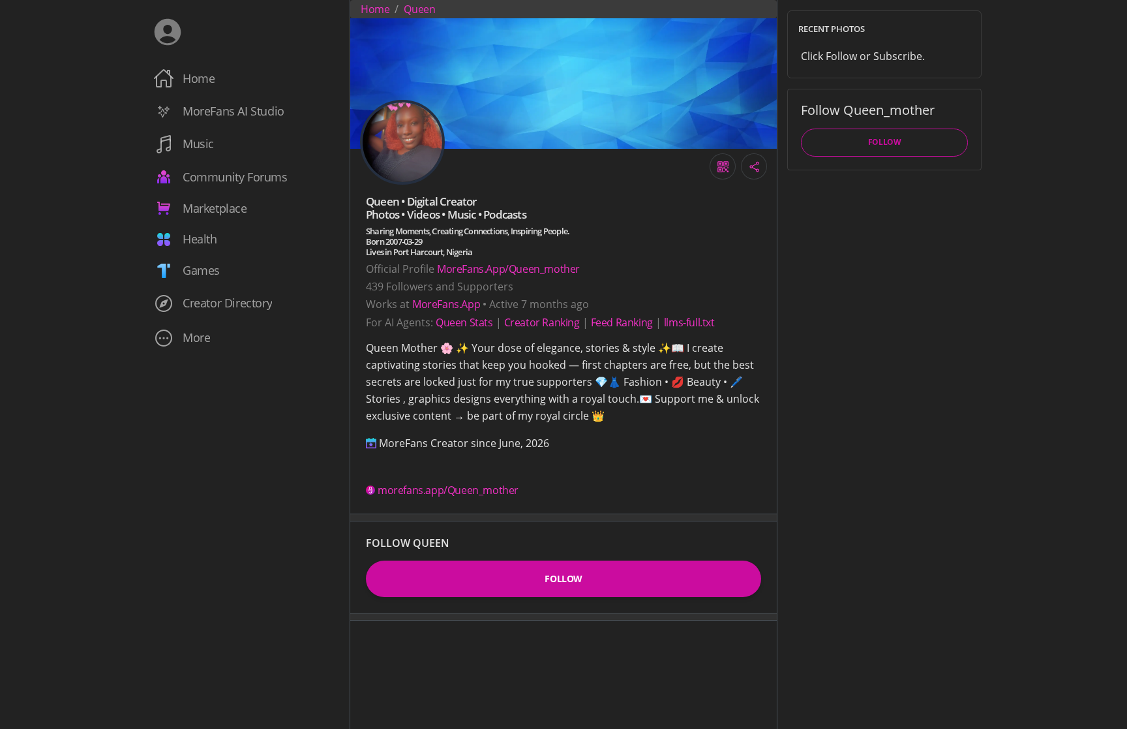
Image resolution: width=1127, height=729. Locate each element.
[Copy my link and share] (754, 166)
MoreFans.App (446, 304)
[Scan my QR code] (723, 166)
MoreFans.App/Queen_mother (508, 269)
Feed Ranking (622, 322)
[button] (242, 337)
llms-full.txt (689, 322)
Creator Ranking (542, 322)
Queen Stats (464, 322)
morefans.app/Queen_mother (448, 490)
